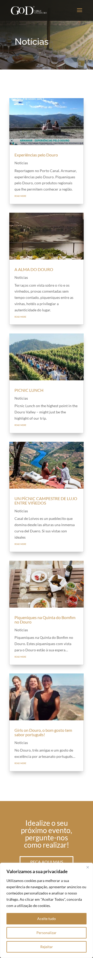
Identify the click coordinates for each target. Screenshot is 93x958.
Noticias (21, 163)
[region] (46, 910)
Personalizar (46, 932)
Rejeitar (46, 946)
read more (20, 195)
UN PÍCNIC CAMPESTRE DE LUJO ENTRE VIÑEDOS (45, 500)
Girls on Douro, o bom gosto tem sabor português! (43, 732)
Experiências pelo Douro (36, 154)
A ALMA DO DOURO (33, 269)
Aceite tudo (46, 918)
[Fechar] (87, 867)
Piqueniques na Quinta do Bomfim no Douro (44, 619)
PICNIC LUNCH (28, 390)
